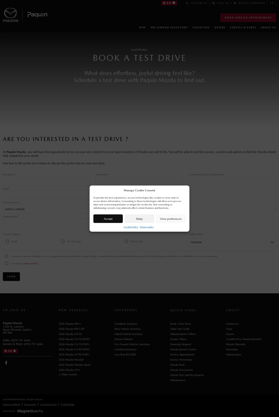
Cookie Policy (131, 227)
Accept (108, 218)
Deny (139, 218)
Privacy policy (147, 227)
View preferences (171, 218)
